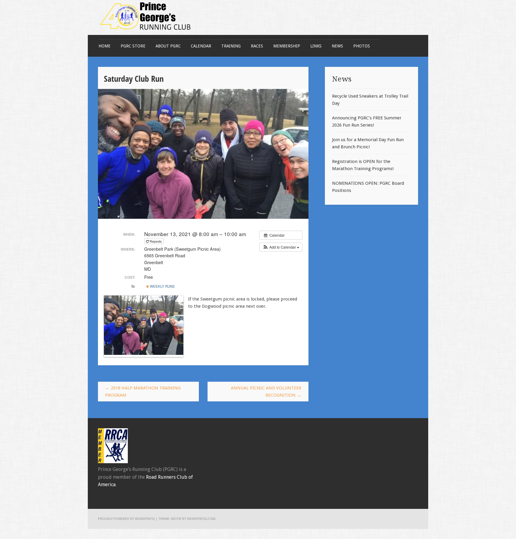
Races (257, 46)
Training (231, 46)
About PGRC (168, 46)
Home (104, 46)
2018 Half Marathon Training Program (143, 391)
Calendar (201, 46)
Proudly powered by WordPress (126, 519)
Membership (286, 46)
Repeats (156, 241)
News (337, 46)
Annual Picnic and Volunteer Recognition (266, 391)
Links (316, 46)
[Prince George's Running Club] (146, 31)
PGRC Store (133, 46)
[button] (280, 247)
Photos (361, 46)
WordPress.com (201, 519)
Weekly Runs (162, 286)
